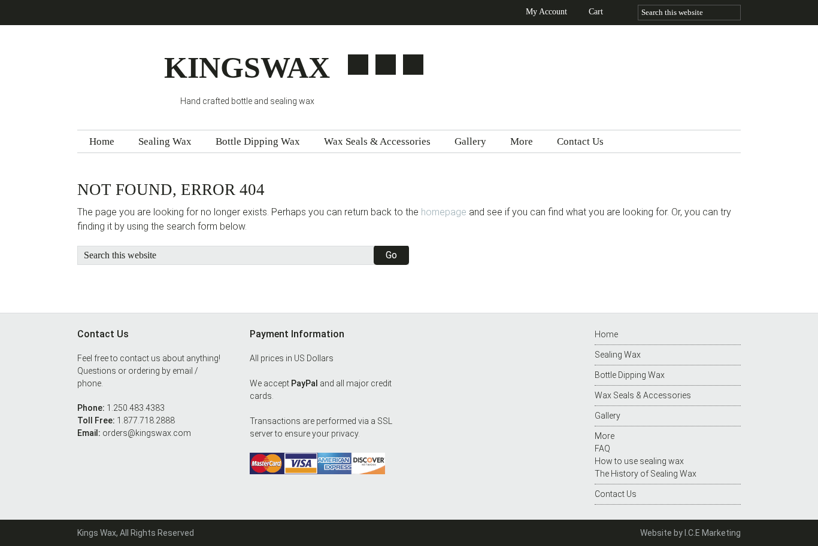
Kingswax (120, 73)
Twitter (358, 64)
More (604, 436)
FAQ (602, 448)
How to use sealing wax (639, 461)
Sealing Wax (618, 354)
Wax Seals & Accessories (643, 395)
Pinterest (413, 64)
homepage (443, 212)
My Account (546, 11)
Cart (596, 11)
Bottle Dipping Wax (630, 375)
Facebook (385, 64)
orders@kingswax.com (146, 433)
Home (606, 334)
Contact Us (616, 494)
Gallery (607, 415)
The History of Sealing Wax (645, 473)
